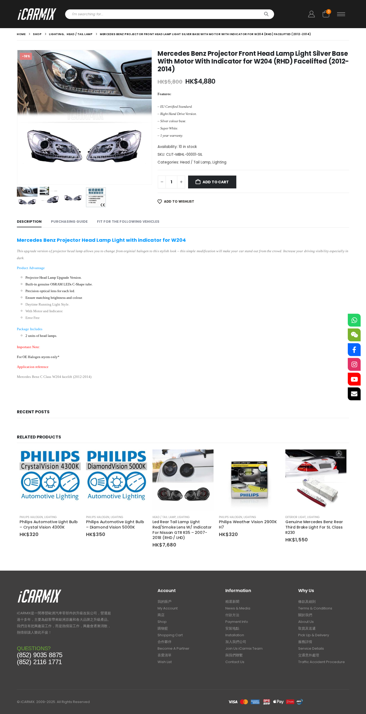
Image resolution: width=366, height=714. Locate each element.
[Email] (354, 394)
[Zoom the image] (39, 590)
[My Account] (311, 14)
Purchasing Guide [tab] (69, 221)
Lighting (219, 162)
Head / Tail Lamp (195, 162)
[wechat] (354, 335)
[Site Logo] (37, 14)
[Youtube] (354, 379)
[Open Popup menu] (341, 14)
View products (72, 458)
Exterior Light (295, 517)
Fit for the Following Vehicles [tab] (128, 221)
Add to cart (216, 182)
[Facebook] (354, 349)
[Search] (266, 14)
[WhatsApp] (354, 320)
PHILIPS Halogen (31, 517)
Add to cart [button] (205, 458)
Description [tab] (29, 221)
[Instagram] (354, 364)
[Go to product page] (50, 480)
